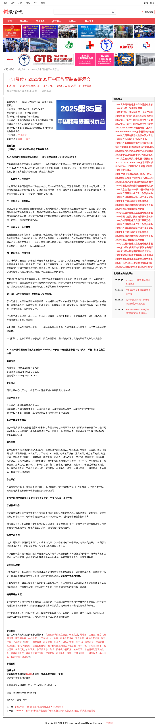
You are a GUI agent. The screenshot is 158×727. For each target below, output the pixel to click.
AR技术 (70, 642)
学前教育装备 (95, 645)
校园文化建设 (39, 645)
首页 (5, 3)
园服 (82, 653)
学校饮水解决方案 (34, 653)
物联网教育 (20, 638)
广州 (20, 3)
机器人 (57, 642)
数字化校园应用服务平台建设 (62, 645)
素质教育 (79, 638)
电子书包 (82, 645)
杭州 (43, 3)
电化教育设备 (66, 638)
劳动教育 (17, 642)
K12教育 (54, 638)
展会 (12, 69)
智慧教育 (89, 642)
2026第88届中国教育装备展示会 (138, 292)
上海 (13, 3)
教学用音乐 (42, 649)
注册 (152, 3)
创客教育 (37, 642)
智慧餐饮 (50, 653)
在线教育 (32, 638)
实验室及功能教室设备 (56, 634)
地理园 (83, 634)
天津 (20, 139)
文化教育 (22, 135)
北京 (28, 3)
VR (64, 642)
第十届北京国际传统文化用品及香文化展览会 (137, 302)
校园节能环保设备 (19, 657)
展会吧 (17, 13)
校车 (69, 653)
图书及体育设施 (63, 649)
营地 (26, 642)
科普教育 (47, 642)
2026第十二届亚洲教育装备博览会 (138, 282)
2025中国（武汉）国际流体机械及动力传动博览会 (39, 707)
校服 (76, 653)
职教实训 (73, 634)
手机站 (109, 723)
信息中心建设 (23, 645)
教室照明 (78, 649)
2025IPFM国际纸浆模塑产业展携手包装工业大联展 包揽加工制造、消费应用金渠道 (55, 710)
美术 (52, 649)
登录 (146, 3)
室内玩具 (19, 649)
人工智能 (43, 638)
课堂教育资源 (92, 638)
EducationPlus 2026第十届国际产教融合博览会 (137, 311)
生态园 (92, 634)
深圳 (35, 3)
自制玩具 (30, 649)
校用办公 (60, 653)
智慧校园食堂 (17, 653)
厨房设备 (93, 653)
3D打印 (79, 642)
